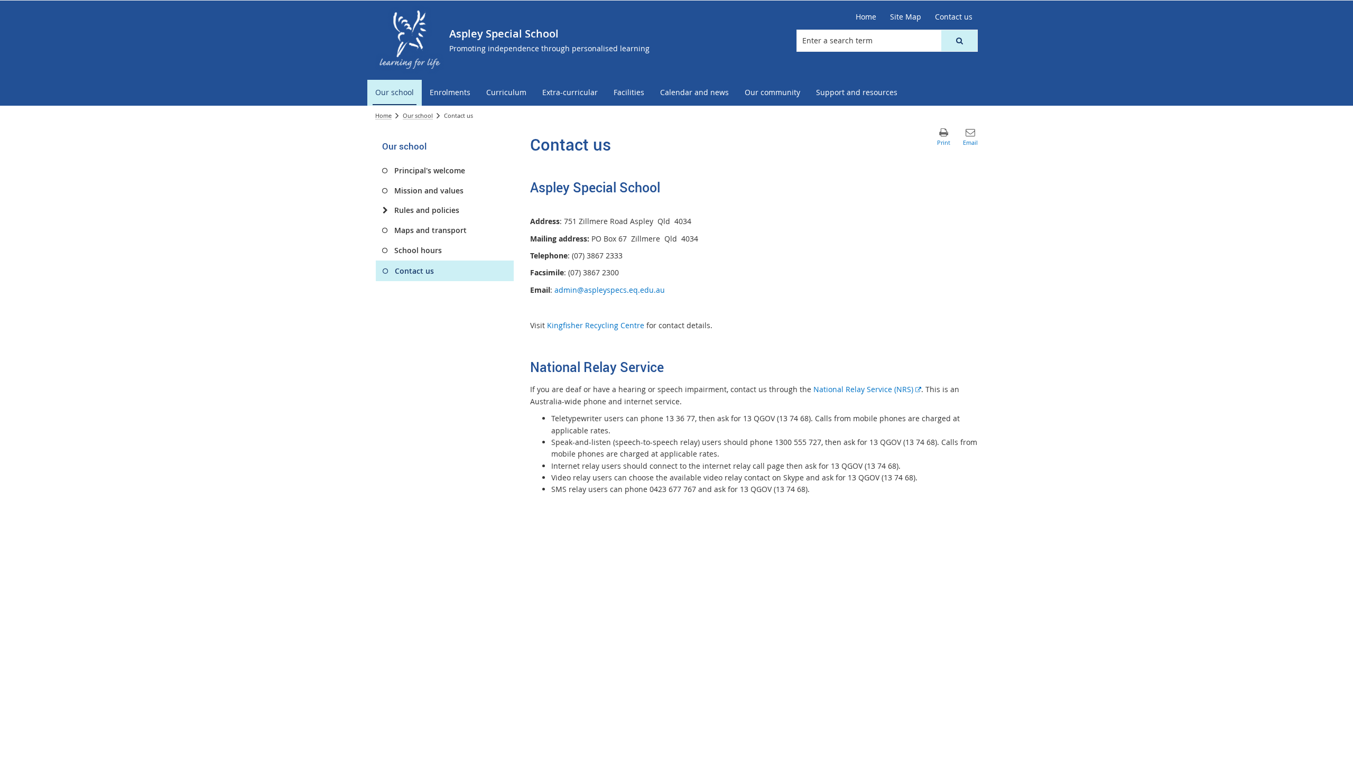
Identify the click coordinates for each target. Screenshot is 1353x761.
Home (383, 115)
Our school (418, 115)
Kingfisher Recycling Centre (596, 325)
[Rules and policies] (385, 210)
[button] (959, 40)
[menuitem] (394, 93)
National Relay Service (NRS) (867, 389)
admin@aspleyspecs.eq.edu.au (609, 290)
